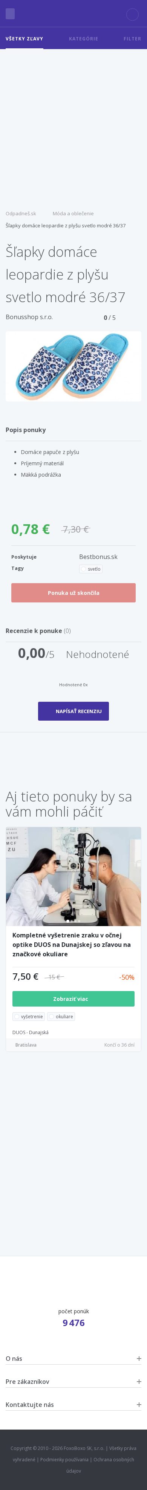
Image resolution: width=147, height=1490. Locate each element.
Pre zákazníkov (27, 1381)
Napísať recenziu (79, 711)
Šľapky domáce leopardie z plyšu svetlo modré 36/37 (66, 225)
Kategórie (83, 39)
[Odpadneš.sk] (73, 13)
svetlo (94, 569)
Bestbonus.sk (98, 557)
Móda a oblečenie (73, 213)
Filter (132, 39)
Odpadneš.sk (21, 213)
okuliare (64, 1016)
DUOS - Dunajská (30, 1032)
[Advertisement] (73, 126)
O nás (14, 1358)
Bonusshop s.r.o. (29, 317)
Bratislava (26, 1045)
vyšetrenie (32, 1016)
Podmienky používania (64, 1459)
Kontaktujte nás (30, 1404)
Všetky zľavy (24, 39)
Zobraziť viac (71, 998)
